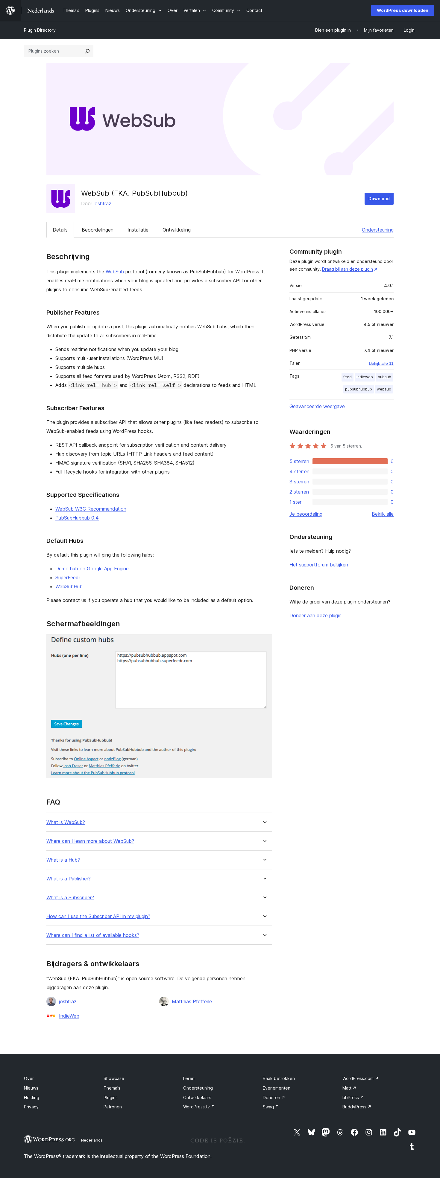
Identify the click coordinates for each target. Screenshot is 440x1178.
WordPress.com (360, 1078)
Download (379, 198)
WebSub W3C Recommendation (90, 509)
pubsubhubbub (358, 389)
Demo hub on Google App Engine (92, 569)
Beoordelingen (97, 230)
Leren (189, 1078)
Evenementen (276, 1087)
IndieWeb (69, 1016)
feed (347, 377)
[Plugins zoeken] (87, 51)
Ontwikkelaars (197, 1097)
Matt (349, 1087)
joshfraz (102, 203)
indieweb (364, 377)
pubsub (384, 377)
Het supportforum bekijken (318, 565)
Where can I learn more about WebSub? (90, 841)
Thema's (112, 1087)
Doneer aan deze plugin (315, 615)
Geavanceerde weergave (317, 406)
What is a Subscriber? (70, 897)
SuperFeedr (67, 577)
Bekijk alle (383, 514)
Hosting (31, 1097)
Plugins (111, 1097)
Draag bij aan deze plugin (347, 269)
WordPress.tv (199, 1106)
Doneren (274, 1097)
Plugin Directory (40, 30)
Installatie (138, 230)
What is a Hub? (63, 860)
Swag (271, 1106)
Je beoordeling (305, 514)
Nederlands (92, 1140)
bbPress (353, 1097)
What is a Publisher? (68, 879)
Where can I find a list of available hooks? (92, 935)
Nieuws (31, 1087)
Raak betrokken (279, 1078)
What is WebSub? (65, 822)
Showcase (114, 1078)
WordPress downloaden (402, 10)
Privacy (31, 1106)
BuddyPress (356, 1106)
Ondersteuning (378, 230)
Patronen (113, 1106)
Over (29, 1078)
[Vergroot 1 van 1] (264, 642)
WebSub (115, 272)
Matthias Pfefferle (192, 1001)
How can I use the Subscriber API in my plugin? (98, 916)
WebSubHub (69, 586)
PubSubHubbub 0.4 (77, 518)
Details (60, 230)
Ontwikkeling (177, 230)
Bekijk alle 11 (381, 363)
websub (384, 389)
